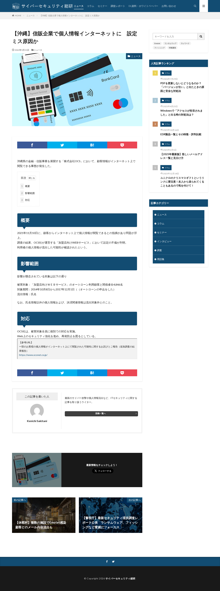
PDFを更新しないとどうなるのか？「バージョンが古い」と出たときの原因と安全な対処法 (182, 87)
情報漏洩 (172, 48)
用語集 (160, 259)
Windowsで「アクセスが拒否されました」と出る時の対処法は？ (181, 112)
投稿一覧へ (100, 413)
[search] (201, 36)
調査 (159, 250)
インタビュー (164, 241)
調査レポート (118, 5)
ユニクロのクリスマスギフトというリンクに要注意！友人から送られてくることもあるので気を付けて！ (182, 181)
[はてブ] (92, 145)
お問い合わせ (169, 5)
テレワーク (185, 43)
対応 (25, 199)
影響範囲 (28, 193)
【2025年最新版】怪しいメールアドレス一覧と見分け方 (181, 156)
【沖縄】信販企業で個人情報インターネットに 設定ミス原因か (70, 15)
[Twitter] (62, 145)
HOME (18, 15)
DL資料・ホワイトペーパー (143, 5)
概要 (25, 186)
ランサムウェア (170, 43)
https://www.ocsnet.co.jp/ (33, 354)
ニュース (79, 5)
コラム (90, 5)
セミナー (102, 5)
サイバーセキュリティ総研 (120, 578)
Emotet (157, 43)
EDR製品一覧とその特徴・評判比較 (180, 134)
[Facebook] (32, 145)
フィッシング (159, 48)
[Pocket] (122, 145)
